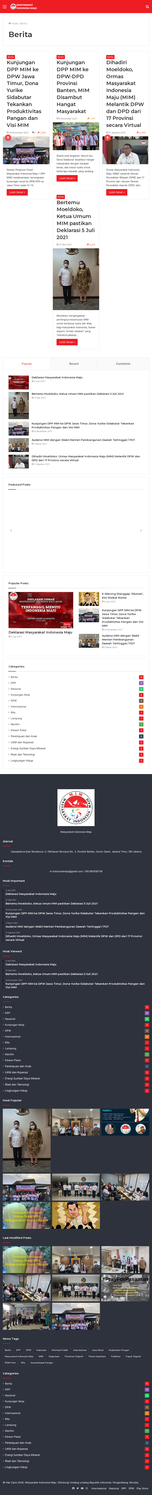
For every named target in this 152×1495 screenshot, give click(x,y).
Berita (11, 57)
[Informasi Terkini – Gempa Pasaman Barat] (125, 1288)
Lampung (16, 718)
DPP (13, 682)
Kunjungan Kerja (20, 694)
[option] (76, 530)
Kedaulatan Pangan (119, 1350)
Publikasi (115, 1356)
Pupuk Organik (133, 1356)
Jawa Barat (98, 1350)
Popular (27, 363)
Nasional (16, 688)
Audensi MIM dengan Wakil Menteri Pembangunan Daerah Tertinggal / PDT (83, 440)
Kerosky (133, 1482)
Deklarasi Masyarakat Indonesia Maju (57, 377)
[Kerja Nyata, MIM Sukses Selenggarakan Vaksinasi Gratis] (27, 1316)
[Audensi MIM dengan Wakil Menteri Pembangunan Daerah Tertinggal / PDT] (19, 445)
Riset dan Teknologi (23, 754)
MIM (41, 1356)
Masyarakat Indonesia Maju (19, 1356)
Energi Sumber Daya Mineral (28, 748)
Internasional (18, 706)
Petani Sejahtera (97, 1356)
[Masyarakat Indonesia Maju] (26, 7)
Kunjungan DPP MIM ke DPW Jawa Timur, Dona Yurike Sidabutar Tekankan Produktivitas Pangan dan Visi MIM (122, 618)
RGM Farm (10, 1362)
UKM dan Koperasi (22, 742)
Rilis (13, 712)
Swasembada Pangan (41, 1362)
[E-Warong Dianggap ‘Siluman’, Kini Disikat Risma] (89, 599)
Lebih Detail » (17, 192)
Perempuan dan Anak (24, 736)
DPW (14, 700)
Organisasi (54, 1356)
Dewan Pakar (19, 730)
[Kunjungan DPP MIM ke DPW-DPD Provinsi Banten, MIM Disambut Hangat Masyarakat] (76, 136)
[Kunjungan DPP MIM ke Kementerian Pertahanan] (76, 1187)
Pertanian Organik (74, 1356)
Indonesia (41, 1350)
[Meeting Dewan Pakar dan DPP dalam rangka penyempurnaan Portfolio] (125, 1187)
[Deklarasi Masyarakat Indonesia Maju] (19, 382)
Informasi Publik (60, 1350)
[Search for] (147, 8)
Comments (123, 363)
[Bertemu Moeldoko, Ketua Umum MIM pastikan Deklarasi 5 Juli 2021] (76, 279)
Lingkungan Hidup (22, 760)
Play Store (142, 1488)
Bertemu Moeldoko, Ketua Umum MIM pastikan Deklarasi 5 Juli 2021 (78, 394)
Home (14, 23)
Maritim (15, 724)
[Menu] (4, 8)
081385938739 (93, 871)
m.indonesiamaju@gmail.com (66, 871)
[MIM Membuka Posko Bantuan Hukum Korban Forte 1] (125, 1122)
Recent (74, 363)
